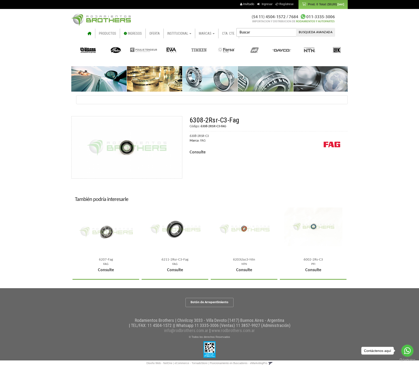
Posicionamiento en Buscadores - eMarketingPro (238, 363)
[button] (270, 363)
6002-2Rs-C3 (313, 260)
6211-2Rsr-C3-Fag (174, 260)
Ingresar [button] (267, 4)
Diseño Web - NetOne (159, 363)
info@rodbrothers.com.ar (186, 330)
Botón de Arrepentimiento (209, 302)
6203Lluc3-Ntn (244, 260)
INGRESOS (134, 33)
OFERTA (154, 33)
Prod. (322, 4)
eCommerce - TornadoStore (191, 363)
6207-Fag (106, 260)
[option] (86, 50)
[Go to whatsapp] (407, 351)
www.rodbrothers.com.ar (233, 330)
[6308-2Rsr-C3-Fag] (127, 147)
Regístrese (286, 4)
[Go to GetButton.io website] (407, 360)
